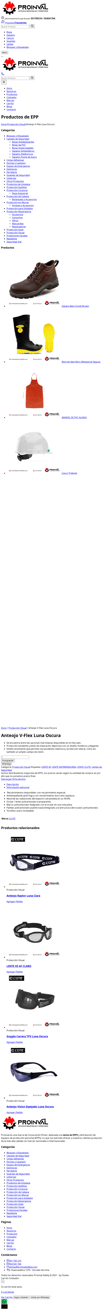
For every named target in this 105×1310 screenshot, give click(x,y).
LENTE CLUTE (84, 767)
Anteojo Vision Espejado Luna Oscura (30, 1106)
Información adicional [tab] (18, 787)
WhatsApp (6, 764)
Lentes (10, 44)
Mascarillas (18, 223)
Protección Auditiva (17, 187)
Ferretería (12, 172)
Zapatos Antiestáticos (23, 150)
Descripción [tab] (13, 784)
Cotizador (12, 97)
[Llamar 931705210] (2, 74)
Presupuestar (8, 760)
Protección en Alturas (18, 202)
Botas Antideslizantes (23, 141)
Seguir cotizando (21, 1297)
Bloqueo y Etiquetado (18, 47)
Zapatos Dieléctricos (22, 154)
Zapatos (11, 35)
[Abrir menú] (2, 56)
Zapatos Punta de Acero (24, 157)
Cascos (10, 38)
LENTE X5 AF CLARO (19, 966)
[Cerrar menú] (4, 82)
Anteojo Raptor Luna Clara (23, 895)
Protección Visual (16, 124)
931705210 (36, 18)
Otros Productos (15, 181)
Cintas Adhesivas (15, 160)
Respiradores (19, 226)
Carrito (10, 103)
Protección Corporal (17, 190)
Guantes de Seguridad (18, 175)
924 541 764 (15, 1263)
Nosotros (11, 91)
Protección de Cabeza (18, 196)
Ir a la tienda (7, 1291)
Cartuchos (17, 217)
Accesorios (17, 214)
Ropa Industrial (20, 193)
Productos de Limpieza (18, 184)
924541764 (49, 18)
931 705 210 (15, 1260)
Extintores (12, 169)
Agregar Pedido (15, 901)
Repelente (12, 238)
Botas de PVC (19, 144)
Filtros (15, 220)
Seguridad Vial (14, 241)
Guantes (11, 41)
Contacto (11, 109)
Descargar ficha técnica (13, 779)
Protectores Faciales (17, 235)
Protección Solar (15, 229)
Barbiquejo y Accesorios (24, 199)
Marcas (10, 100)
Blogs (9, 106)
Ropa (9, 32)
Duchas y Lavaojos (16, 163)
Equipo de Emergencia (18, 166)
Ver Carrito (7, 1297)
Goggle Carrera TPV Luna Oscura (27, 1036)
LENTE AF (46, 767)
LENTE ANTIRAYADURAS (64, 767)
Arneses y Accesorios (23, 205)
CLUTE (12, 818)
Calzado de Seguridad (18, 138)
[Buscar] (32, 26)
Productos (12, 94)
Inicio (9, 88)
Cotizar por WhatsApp (40, 1297)
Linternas (11, 178)
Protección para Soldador (20, 208)
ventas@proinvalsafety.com (23, 1266)
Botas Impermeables (22, 147)
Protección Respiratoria (19, 211)
